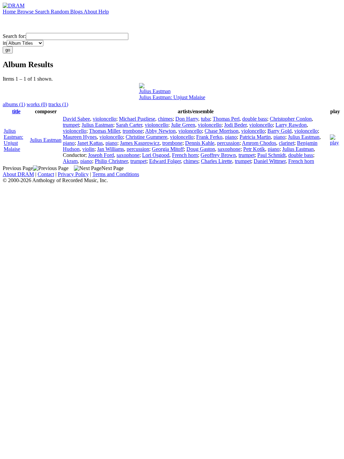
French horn (185, 155)
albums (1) (14, 104)
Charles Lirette (216, 161)
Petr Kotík (254, 149)
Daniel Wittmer (270, 161)
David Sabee (76, 119)
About (91, 11)
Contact (46, 174)
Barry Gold (279, 131)
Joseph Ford (101, 155)
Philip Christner (111, 161)
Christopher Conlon (291, 119)
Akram (70, 161)
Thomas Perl (226, 119)
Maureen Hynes (80, 137)
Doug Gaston (200, 149)
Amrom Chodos (259, 143)
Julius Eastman (155, 91)
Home (10, 11)
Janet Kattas (90, 143)
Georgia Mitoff (168, 149)
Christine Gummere (146, 137)
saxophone (229, 149)
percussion (228, 143)
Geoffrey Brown (218, 155)
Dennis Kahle (199, 143)
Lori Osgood (155, 155)
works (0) (37, 104)
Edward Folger (165, 161)
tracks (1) (58, 104)
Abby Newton (160, 131)
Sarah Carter (129, 125)
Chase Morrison (222, 131)
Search (43, 11)
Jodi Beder (235, 125)
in (5, 43)
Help (103, 11)
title (16, 111)
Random (60, 11)
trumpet (71, 125)
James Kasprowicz (140, 143)
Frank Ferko (209, 137)
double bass (254, 119)
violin (88, 149)
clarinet (286, 143)
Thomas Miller (104, 131)
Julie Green (183, 125)
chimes (165, 119)
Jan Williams (110, 149)
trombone (133, 131)
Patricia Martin (255, 137)
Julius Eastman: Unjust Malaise (172, 97)
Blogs (77, 11)
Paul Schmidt (271, 155)
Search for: (14, 36)
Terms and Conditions (115, 174)
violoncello (104, 119)
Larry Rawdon (291, 125)
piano (231, 137)
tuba (205, 119)
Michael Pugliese (137, 119)
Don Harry (186, 119)
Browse (26, 11)
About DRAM (18, 174)
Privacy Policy (73, 174)
